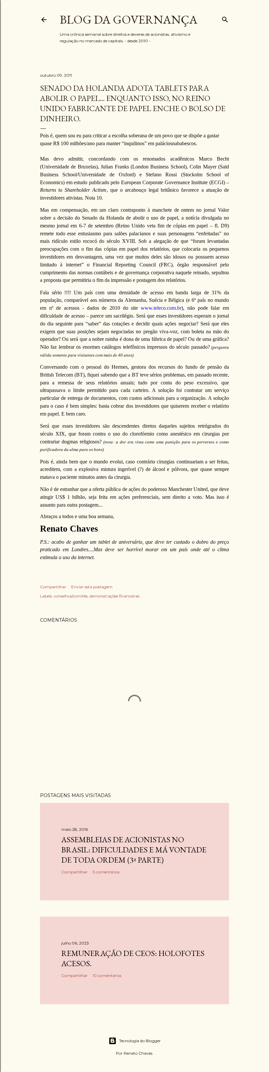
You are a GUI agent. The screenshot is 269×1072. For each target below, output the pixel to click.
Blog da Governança (128, 19)
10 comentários (107, 975)
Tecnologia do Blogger (140, 1040)
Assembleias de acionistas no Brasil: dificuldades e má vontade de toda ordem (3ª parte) (133, 849)
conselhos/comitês (71, 596)
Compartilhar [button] (53, 586)
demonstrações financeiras (114, 596)
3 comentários (106, 871)
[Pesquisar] (225, 18)
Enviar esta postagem (92, 586)
